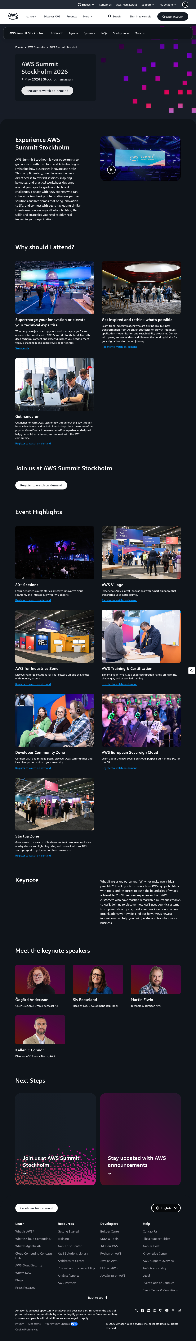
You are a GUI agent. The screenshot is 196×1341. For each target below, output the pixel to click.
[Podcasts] (173, 1311)
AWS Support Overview (158, 1261)
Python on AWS (110, 1253)
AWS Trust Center (70, 1246)
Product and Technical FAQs (76, 1268)
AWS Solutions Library (73, 1253)
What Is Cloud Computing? (33, 1239)
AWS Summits (36, 47)
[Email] (179, 1311)
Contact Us (150, 1231)
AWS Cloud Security (28, 1265)
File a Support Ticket (156, 1239)
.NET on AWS (109, 1246)
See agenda (22, 348)
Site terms (34, 1323)
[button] (52, 16)
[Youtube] (166, 1311)
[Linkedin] (148, 1311)
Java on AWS (109, 1261)
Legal (146, 1275)
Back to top (95, 1297)
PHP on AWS (109, 1268)
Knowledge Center (155, 1253)
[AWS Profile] (185, 5)
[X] (136, 1311)
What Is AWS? (24, 1231)
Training (63, 1239)
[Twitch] (160, 1311)
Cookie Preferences (26, 1329)
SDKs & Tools (109, 1239)
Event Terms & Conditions (160, 1290)
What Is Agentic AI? (28, 1246)
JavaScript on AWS (112, 1275)
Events (19, 47)
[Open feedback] (191, 670)
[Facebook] (142, 1311)
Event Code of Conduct (158, 1283)
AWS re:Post (151, 1246)
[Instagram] (154, 1311)
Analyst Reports (68, 1275)
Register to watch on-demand (119, 346)
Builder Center (110, 1231)
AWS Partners (67, 1283)
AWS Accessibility (154, 1268)
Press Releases (25, 1287)
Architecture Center (71, 1261)
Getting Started (68, 1231)
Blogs (19, 1280)
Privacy (19, 1323)
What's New (23, 1273)
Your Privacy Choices (57, 1323)
